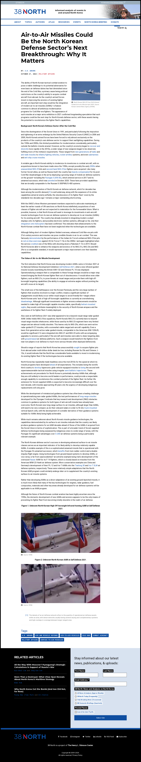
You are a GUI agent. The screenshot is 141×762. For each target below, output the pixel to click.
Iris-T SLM (93, 465)
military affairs (30, 640)
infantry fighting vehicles (49, 155)
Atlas (52, 22)
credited (34, 244)
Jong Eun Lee (36, 670)
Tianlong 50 (80, 465)
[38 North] (30, 736)
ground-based (31, 339)
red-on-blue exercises (32, 241)
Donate (115, 22)
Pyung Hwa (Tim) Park (24, 695)
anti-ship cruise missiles (34, 157)
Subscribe (123, 737)
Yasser (33, 460)
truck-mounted (90, 408)
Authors (40, 22)
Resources (64, 22)
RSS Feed (110, 737)
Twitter (87, 737)
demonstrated (35, 238)
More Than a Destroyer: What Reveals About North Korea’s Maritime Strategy (39, 678)
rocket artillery (66, 155)
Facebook (63, 737)
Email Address (82, 680)
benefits (61, 451)
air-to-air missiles (70, 635)
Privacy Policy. (77, 755)
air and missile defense (46, 635)
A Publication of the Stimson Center (112, 2)
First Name (80, 671)
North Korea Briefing (96, 22)
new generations (82, 152)
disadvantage (26, 301)
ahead (52, 365)
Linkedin (98, 737)
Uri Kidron (43, 695)
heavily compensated (81, 172)
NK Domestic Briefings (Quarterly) (89, 703)
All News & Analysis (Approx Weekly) (90, 693)
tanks (94, 152)
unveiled (51, 180)
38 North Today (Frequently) (87, 696)
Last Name (108, 671)
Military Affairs (47, 74)
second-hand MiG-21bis (56, 169)
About (18, 23)
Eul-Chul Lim (20, 670)
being (83, 367)
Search (121, 28)
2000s (92, 166)
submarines (93, 155)
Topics (28, 22)
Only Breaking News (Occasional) (89, 700)
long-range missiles (88, 396)
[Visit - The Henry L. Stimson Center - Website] (42, 2)
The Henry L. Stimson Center (80, 745)
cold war (86, 635)
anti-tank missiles (28, 155)
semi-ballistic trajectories (75, 370)
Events (77, 22)
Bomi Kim (18, 683)
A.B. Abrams (30, 71)
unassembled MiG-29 (30, 169)
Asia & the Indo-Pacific (85, 712)
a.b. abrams (27, 635)
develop (37, 367)
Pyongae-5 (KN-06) (53, 178)
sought (77, 347)
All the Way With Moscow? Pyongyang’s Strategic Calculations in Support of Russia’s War (39, 666)
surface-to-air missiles (52, 640)
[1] (50, 192)
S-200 (57, 434)
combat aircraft (100, 635)
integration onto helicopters (33, 224)
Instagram (76, 737)
